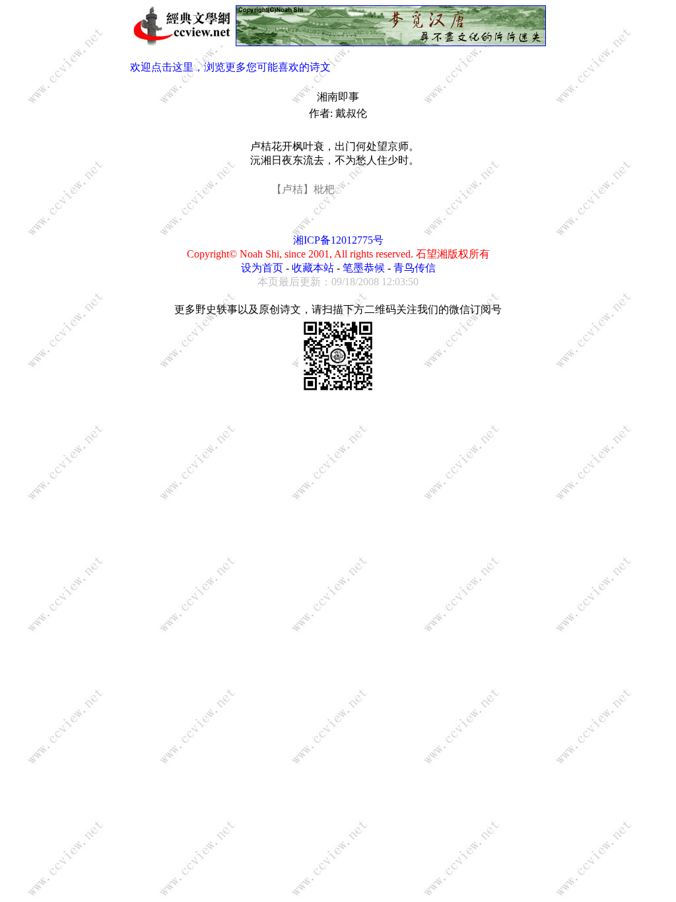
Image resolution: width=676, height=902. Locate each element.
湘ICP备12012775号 (338, 240)
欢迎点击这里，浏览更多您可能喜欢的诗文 (230, 67)
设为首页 (262, 267)
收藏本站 (313, 267)
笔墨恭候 (364, 267)
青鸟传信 (414, 267)
